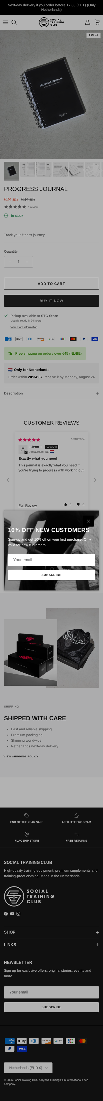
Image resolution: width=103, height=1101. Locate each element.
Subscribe (52, 575)
